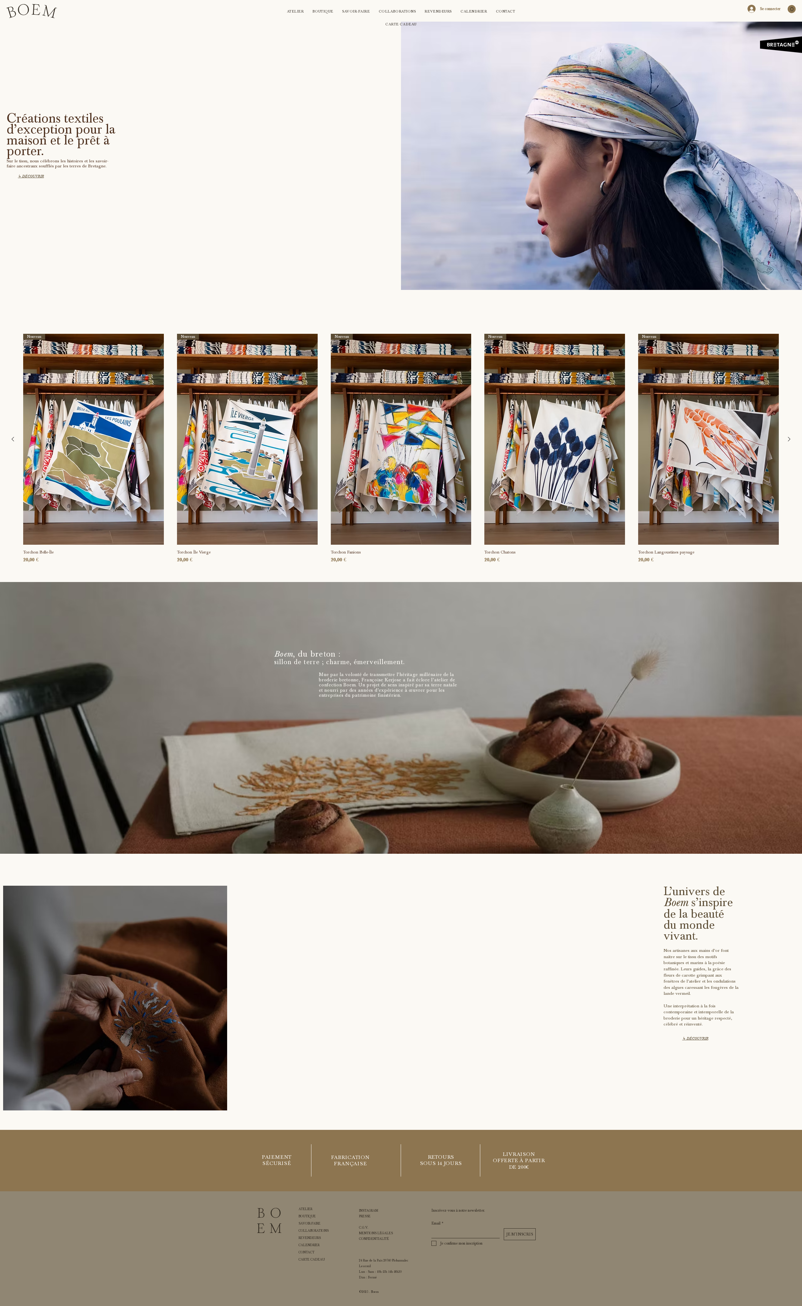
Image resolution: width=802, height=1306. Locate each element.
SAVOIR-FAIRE (309, 1223)
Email (437, 1223)
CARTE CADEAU (312, 1259)
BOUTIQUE (307, 1216)
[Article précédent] (13, 439)
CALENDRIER (309, 1245)
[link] (792, 9)
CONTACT (307, 1252)
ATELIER (305, 1209)
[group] (401, 448)
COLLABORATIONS (314, 1231)
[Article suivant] (789, 439)
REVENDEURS (310, 1238)
